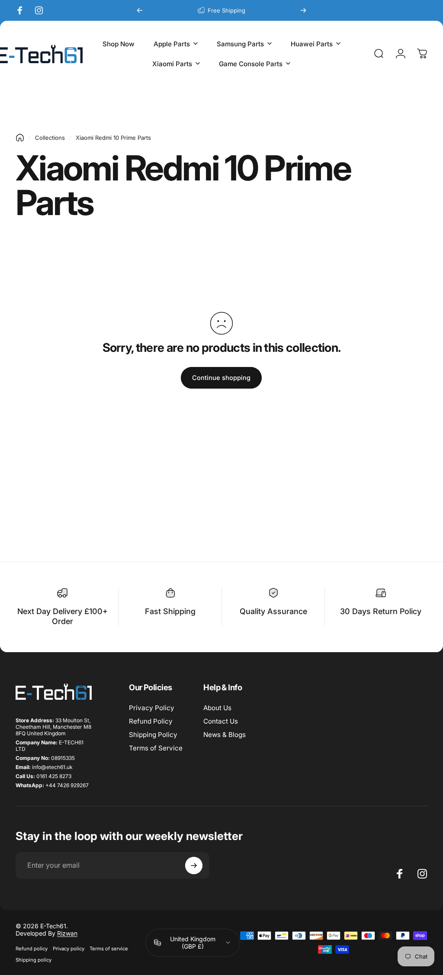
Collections (50, 137)
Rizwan (67, 933)
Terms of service (109, 949)
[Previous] (139, 10)
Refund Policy (151, 721)
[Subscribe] (193, 865)
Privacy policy (68, 949)
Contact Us (220, 721)
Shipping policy (33, 960)
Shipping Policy (153, 734)
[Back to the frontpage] (20, 137)
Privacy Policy (151, 708)
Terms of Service (156, 748)
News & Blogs (224, 734)
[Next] (303, 10)
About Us (217, 708)
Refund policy (32, 949)
